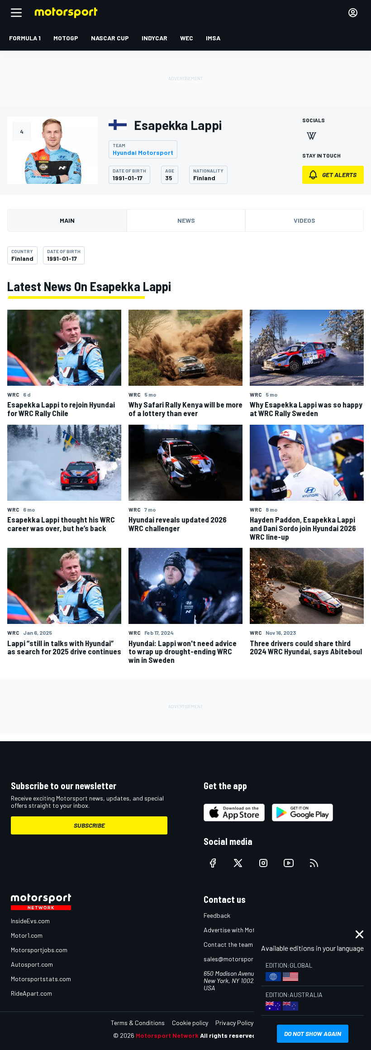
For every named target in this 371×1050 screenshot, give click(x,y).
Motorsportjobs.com (39, 950)
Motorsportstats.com (41, 979)
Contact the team (228, 944)
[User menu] (353, 13)
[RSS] (314, 863)
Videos (304, 220)
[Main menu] (16, 12)
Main (67, 220)
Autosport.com (32, 964)
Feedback (217, 915)
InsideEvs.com (30, 921)
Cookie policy (190, 1022)
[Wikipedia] (311, 136)
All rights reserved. (229, 1035)
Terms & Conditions (138, 1022)
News (186, 220)
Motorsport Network (167, 1035)
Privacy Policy (234, 1022)
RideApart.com (31, 993)
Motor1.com (27, 935)
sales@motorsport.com (236, 959)
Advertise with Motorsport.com (247, 930)
